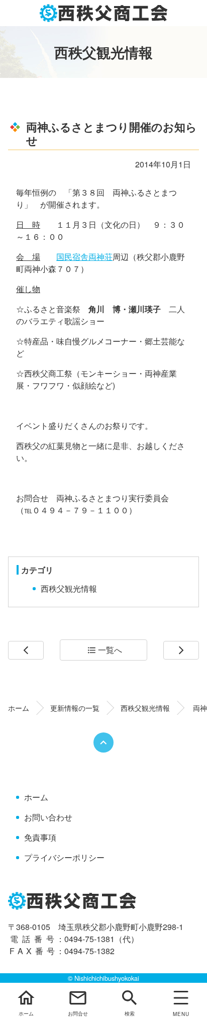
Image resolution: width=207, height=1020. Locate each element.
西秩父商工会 (104, 13)
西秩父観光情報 (69, 588)
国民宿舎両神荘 (84, 256)
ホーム (18, 708)
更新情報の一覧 (74, 708)
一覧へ (105, 650)
